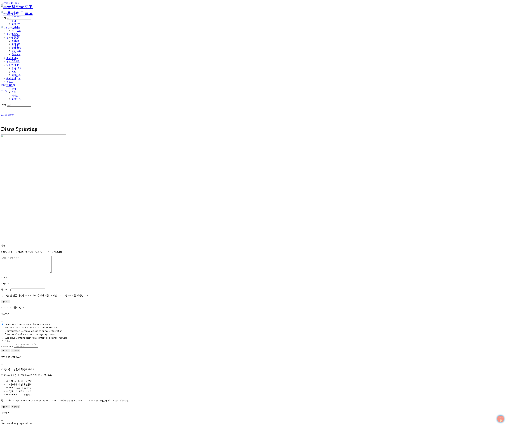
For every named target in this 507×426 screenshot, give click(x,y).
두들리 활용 (12, 57)
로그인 (4, 90)
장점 (14, 40)
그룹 (14, 92)
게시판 (15, 95)
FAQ (14, 71)
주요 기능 (16, 37)
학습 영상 (16, 68)
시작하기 (16, 61)
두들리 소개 (12, 33)
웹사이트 (5, 289)
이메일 (5, 283)
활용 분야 (16, 44)
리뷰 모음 (16, 51)
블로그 (9, 81)
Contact (16, 54)
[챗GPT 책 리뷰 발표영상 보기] (500, 419)
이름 (4, 277)
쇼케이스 (16, 47)
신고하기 (15, 350)
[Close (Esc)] (2, 321)
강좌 (14, 88)
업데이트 (16, 64)
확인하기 (15, 407)
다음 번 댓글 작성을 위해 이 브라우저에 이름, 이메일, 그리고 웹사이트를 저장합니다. (46, 295)
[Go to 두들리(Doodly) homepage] (17, 7)
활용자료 (16, 99)
